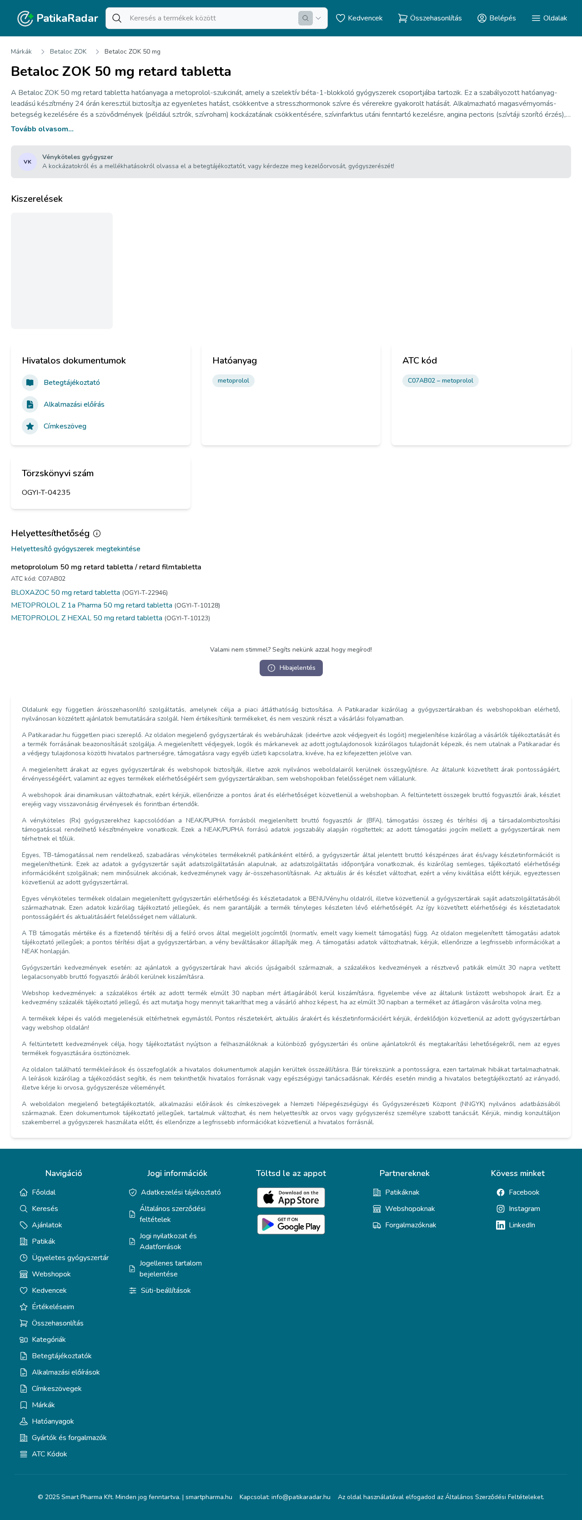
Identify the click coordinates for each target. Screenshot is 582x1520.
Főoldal (43, 1192)
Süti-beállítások (166, 1291)
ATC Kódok (49, 1454)
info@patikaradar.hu (301, 1497)
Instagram (524, 1209)
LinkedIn (522, 1225)
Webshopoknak (410, 1209)
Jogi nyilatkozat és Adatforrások (168, 1241)
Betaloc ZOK (68, 51)
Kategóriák (49, 1340)
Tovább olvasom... (42, 129)
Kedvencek (49, 1291)
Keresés (45, 1209)
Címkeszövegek (57, 1389)
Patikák (43, 1241)
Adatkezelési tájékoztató (181, 1192)
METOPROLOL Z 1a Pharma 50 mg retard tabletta (91, 605)
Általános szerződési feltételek (173, 1214)
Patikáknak (402, 1192)
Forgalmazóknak (410, 1225)
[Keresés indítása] (305, 18)
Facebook (524, 1192)
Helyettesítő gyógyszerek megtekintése (75, 549)
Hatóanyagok (53, 1421)
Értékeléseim (53, 1307)
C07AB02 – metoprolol (440, 380)
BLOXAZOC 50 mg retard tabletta (65, 593)
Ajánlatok (47, 1225)
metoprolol (233, 380)
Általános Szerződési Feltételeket (494, 1497)
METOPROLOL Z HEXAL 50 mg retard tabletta (86, 618)
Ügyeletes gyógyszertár (70, 1258)
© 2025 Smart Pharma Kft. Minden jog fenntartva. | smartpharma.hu (135, 1497)
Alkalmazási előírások (66, 1372)
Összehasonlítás (58, 1323)
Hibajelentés (298, 667)
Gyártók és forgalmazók (69, 1438)
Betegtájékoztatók (62, 1356)
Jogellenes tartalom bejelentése (171, 1268)
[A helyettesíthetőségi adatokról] (96, 533)
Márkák (21, 51)
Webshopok (51, 1274)
